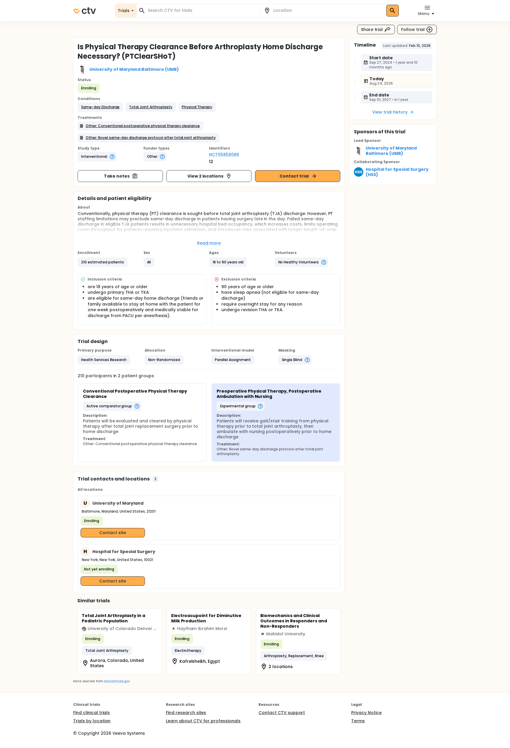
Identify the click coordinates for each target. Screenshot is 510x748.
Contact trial (294, 176)
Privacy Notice (366, 712)
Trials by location (91, 721)
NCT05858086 (224, 154)
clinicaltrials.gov (117, 681)
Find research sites (186, 712)
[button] (100, 107)
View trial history (390, 112)
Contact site (112, 533)
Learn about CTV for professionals (203, 721)
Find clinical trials (91, 712)
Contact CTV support (282, 712)
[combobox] (201, 10)
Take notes (117, 176)
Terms (358, 721)
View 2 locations (205, 176)
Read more (209, 243)
